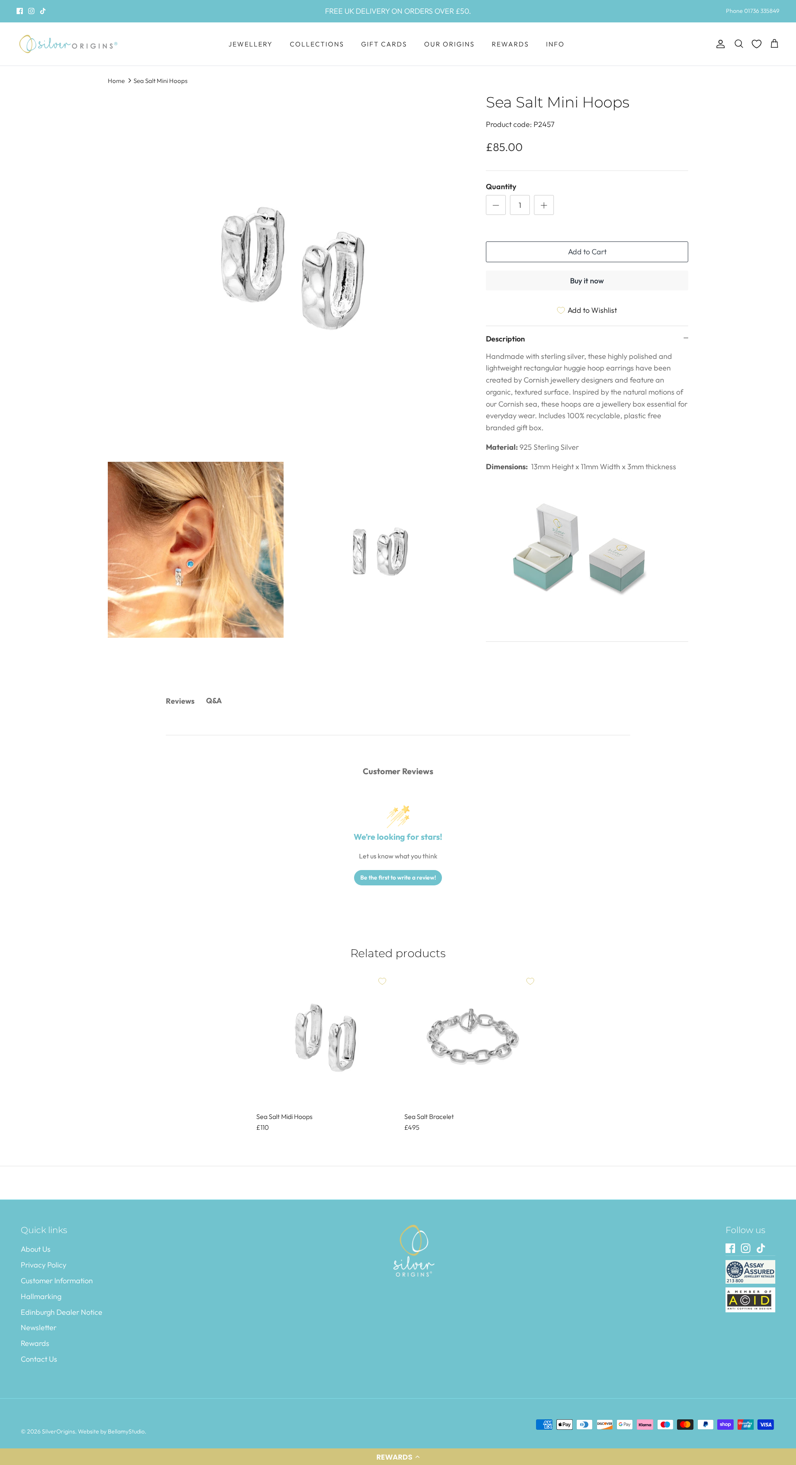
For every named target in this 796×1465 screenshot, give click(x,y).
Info (555, 44)
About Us (36, 1249)
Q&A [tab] (214, 700)
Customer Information (57, 1280)
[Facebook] (20, 11)
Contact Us (39, 1359)
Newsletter (38, 1327)
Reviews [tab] (180, 701)
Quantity (501, 186)
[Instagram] (31, 11)
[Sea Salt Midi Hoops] (324, 1039)
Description (505, 339)
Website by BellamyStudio (111, 1431)
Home (116, 81)
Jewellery (250, 44)
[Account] (719, 44)
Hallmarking (41, 1296)
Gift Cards (384, 44)
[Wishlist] (756, 44)
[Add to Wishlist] (382, 981)
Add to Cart (587, 251)
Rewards (510, 44)
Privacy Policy (43, 1265)
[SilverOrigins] (68, 44)
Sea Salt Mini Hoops (160, 81)
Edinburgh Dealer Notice (61, 1312)
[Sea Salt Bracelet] (472, 1039)
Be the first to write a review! (398, 877)
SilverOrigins (58, 1431)
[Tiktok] (43, 11)
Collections (317, 44)
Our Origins (449, 44)
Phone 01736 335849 (752, 11)
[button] (398, 1456)
